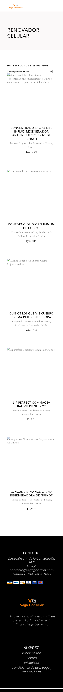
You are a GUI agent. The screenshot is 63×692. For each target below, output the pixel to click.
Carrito (31, 658)
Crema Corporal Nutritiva (36, 321)
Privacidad (31, 663)
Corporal (17, 321)
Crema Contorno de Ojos (24, 232)
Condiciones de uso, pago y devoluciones (31, 669)
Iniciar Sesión (31, 653)
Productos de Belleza (39, 410)
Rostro (31, 147)
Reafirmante (21, 325)
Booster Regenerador (21, 143)
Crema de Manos (20, 499)
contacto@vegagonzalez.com (31, 570)
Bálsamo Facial (20, 410)
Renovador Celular (42, 143)
